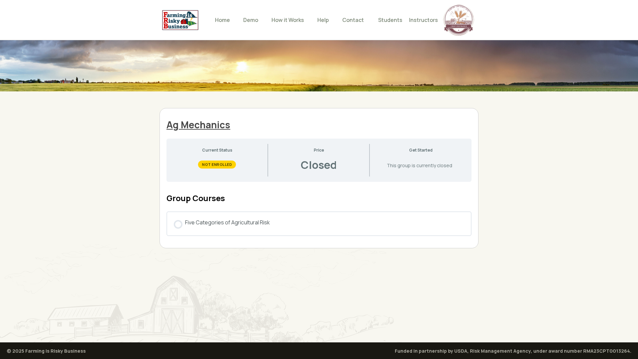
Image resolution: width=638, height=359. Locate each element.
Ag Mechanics (198, 124)
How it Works (287, 20)
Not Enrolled (217, 164)
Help (323, 20)
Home (222, 20)
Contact (353, 20)
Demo (250, 20)
